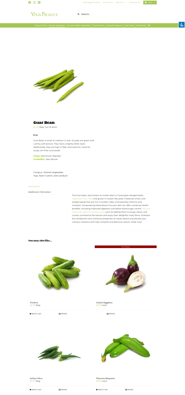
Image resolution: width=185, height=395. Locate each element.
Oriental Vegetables (53, 172)
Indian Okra (36, 378)
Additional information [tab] (39, 192)
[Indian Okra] (59, 348)
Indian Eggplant (104, 302)
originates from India (82, 199)
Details (64, 314)
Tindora (34, 302)
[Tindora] (59, 272)
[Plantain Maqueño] (126, 348)
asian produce (60, 176)
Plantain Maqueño (105, 378)
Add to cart (36, 314)
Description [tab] (34, 186)
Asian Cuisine (45, 176)
